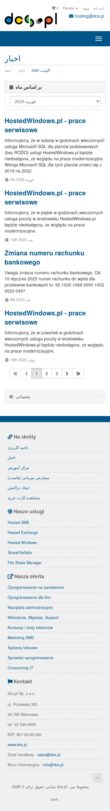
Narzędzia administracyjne (30, 607)
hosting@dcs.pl (88, 16)
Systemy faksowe (22, 647)
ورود (86, 7)
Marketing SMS (21, 637)
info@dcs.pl (53, 764)
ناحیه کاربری (18, 447)
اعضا (8, 70)
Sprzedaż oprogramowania (30, 657)
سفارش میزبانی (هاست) (28, 477)
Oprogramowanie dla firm (29, 597)
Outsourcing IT (20, 667)
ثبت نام (99, 7)
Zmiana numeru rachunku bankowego (44, 257)
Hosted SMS (18, 522)
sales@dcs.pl (49, 754)
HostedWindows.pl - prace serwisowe (45, 125)
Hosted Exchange (23, 532)
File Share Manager (25, 562)
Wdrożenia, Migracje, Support (33, 617)
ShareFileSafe (20, 552)
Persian (69, 7)
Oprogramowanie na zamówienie (36, 587)
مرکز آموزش (18, 467)
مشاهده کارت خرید (24, 497)
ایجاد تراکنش (19, 487)
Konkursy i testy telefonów (30, 627)
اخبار (21, 70)
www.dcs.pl (17, 744)
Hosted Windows (22, 542)
